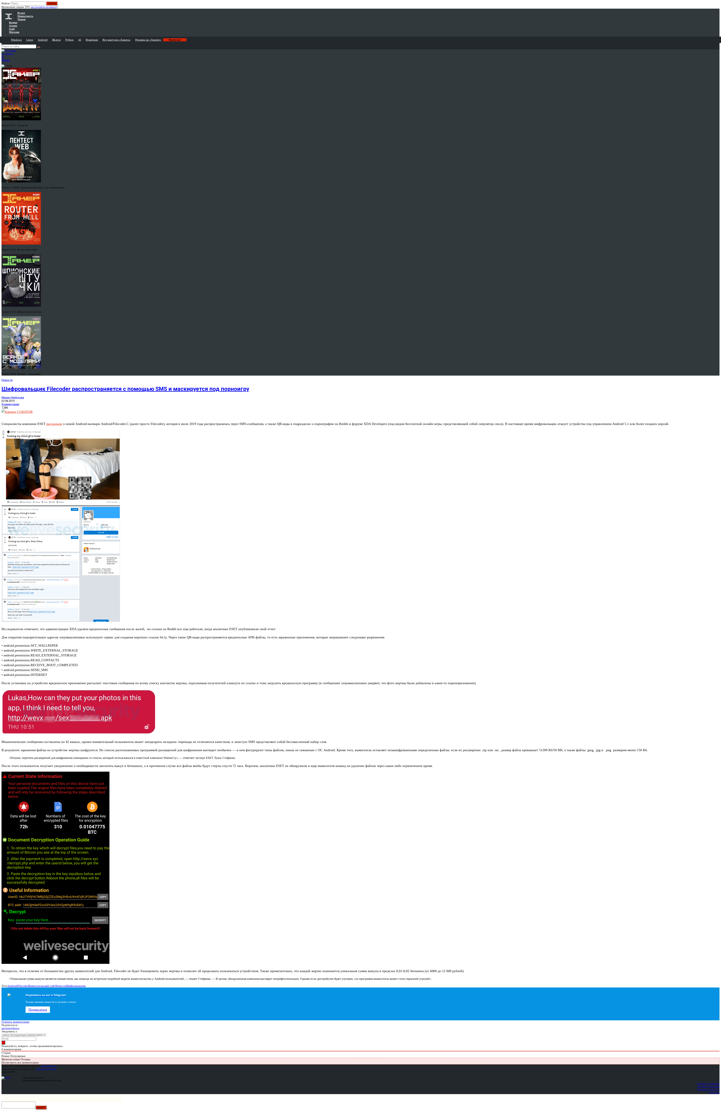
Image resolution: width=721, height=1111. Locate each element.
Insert (41, 1107)
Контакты (714, 1092)
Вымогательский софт (42, 985)
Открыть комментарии (15, 1021)
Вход (717, 5)
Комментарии (10, 404)
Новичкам (92, 39)
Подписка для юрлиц (708, 1086)
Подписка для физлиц (708, 1083)
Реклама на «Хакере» (148, 39)
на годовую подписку (44, 6)
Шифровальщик (76, 985)
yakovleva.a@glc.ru (46, 1068)
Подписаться (38, 1010)
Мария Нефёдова (13, 397)
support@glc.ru (49, 1065)
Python (69, 39)
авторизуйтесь (10, 1028)
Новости (7, 380)
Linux (29, 39)
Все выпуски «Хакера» (117, 39)
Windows (16, 39)
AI (79, 39)
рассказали (54, 424)
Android (43, 39)
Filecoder (22, 985)
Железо (56, 39)
